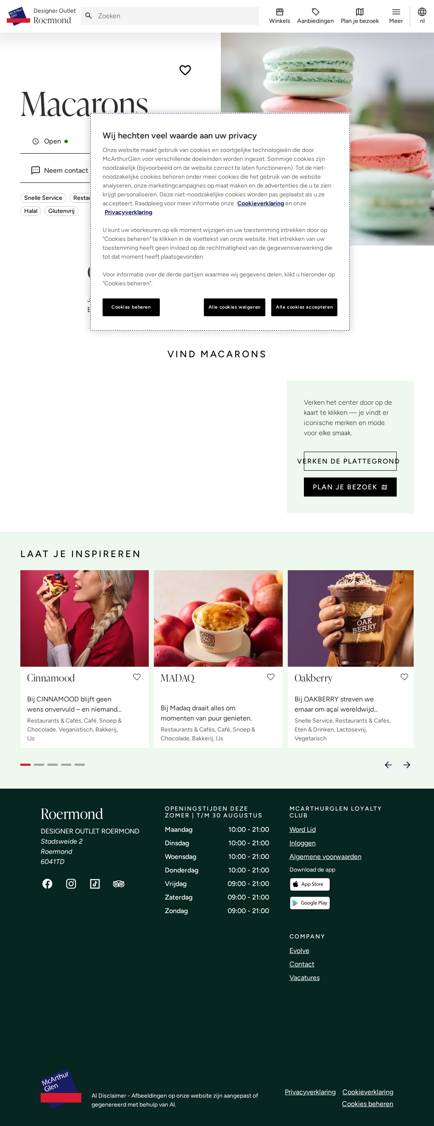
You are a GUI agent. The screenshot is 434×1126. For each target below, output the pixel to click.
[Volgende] (407, 765)
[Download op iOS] (309, 884)
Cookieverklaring (367, 1092)
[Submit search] (88, 16)
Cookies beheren (367, 1104)
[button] (137, 677)
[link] (54, 16)
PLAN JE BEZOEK (345, 487)
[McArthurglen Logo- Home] (18, 16)
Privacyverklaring (310, 1092)
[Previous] (388, 765)
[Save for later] (185, 70)
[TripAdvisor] (118, 884)
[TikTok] (95, 884)
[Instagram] (71, 884)
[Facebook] (47, 884)
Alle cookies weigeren (235, 307)
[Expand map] (150, 448)
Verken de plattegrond (350, 461)
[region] (220, 222)
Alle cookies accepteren (304, 307)
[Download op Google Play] (309, 903)
